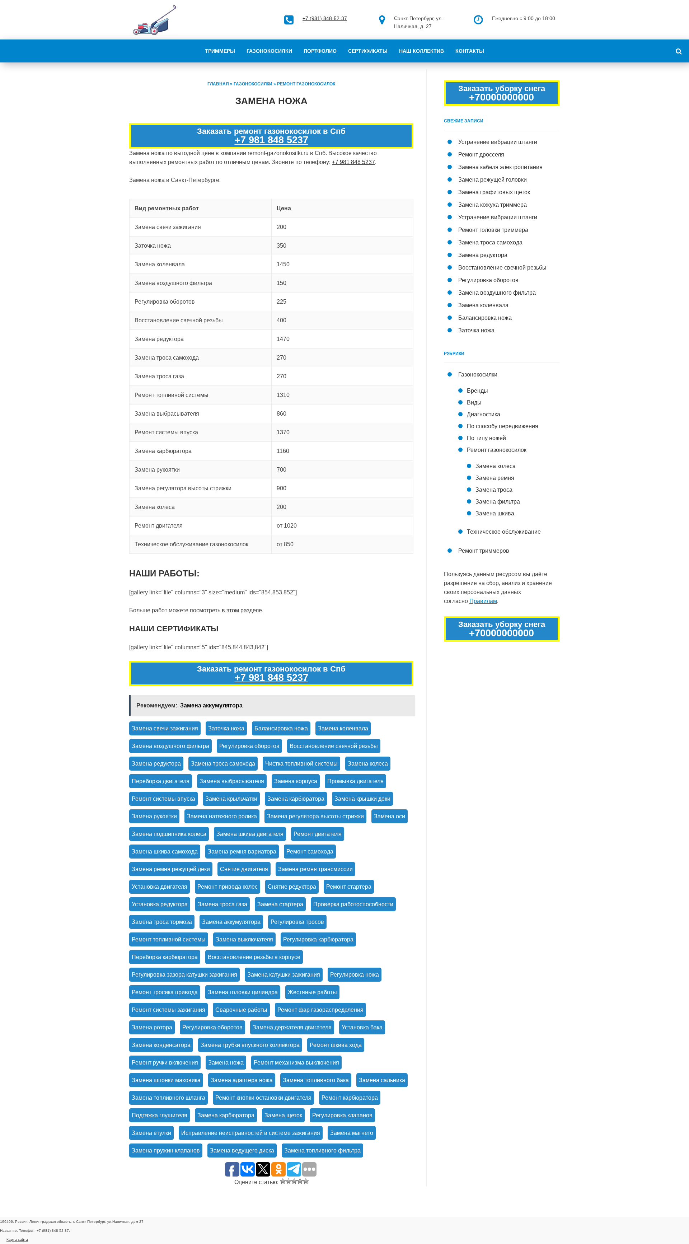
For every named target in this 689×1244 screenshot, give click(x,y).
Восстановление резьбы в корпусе (254, 957)
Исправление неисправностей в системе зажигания (250, 1133)
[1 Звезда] (283, 1181)
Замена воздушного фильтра (170, 746)
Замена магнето (351, 1133)
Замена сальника (382, 1080)
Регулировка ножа (354, 975)
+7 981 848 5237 (271, 140)
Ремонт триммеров (483, 551)
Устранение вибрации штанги (497, 142)
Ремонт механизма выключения (296, 1063)
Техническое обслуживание (504, 532)
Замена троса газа (222, 904)
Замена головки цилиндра (243, 992)
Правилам (483, 601)
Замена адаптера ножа (242, 1080)
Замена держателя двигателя (292, 1027)
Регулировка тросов (297, 922)
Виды (474, 402)
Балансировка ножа (281, 728)
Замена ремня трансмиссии (315, 869)
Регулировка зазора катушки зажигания (184, 975)
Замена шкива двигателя (249, 834)
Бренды (477, 391)
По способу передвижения (502, 426)
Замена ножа (226, 1063)
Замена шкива (494, 513)
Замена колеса (368, 764)
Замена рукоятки (154, 816)
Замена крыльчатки (231, 799)
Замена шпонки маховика (166, 1080)
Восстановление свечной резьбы (334, 746)
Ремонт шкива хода (336, 1045)
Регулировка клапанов (342, 1115)
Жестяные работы (312, 992)
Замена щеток (283, 1115)
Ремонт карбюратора (350, 1098)
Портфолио (320, 51)
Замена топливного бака (316, 1080)
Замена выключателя (244, 939)
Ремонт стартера (348, 887)
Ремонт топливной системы (169, 939)
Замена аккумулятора (231, 922)
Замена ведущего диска (242, 1150)
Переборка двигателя (160, 781)
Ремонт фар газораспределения (320, 1010)
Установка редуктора (160, 904)
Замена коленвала (343, 728)
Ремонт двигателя (318, 834)
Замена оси (389, 816)
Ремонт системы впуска (163, 799)
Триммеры (220, 51)
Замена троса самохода (223, 764)
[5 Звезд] (306, 1181)
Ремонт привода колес (227, 887)
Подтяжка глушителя (159, 1115)
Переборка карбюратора (165, 957)
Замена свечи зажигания (165, 728)
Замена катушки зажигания (283, 975)
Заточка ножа (226, 728)
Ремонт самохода (309, 851)
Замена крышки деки (362, 799)
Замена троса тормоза (162, 922)
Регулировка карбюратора (318, 939)
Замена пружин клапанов (166, 1150)
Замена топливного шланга (168, 1098)
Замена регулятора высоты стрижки (315, 816)
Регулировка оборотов (249, 746)
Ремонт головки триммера (493, 230)
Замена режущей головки (492, 180)
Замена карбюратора (295, 799)
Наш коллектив (421, 51)
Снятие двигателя (244, 869)
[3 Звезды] (294, 1181)
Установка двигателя (159, 887)
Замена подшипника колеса (169, 834)
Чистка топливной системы (301, 764)
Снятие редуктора (292, 887)
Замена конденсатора (161, 1045)
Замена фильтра (497, 502)
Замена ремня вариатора (242, 851)
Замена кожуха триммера (492, 205)
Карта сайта (17, 1239)
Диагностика (483, 414)
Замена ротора (152, 1027)
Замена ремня (494, 478)
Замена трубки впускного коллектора (250, 1045)
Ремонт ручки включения (165, 1063)
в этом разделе (242, 610)
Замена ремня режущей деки (171, 869)
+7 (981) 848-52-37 (325, 18)
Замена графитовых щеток (494, 192)
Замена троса (493, 490)
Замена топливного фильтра (322, 1150)
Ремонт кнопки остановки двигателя (263, 1098)
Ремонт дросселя (481, 154)
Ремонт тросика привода (165, 992)
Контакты (469, 51)
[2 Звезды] (288, 1181)
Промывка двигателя (355, 781)
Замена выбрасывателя (232, 781)
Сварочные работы (241, 1010)
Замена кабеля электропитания (500, 167)
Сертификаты (368, 51)
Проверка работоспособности (353, 904)
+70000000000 (501, 97)
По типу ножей (486, 438)
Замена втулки (151, 1133)
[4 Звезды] (300, 1181)
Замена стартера (280, 904)
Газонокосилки (269, 51)
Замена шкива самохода (165, 851)
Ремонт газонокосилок (306, 83)
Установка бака (362, 1027)
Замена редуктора (156, 764)
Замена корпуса (295, 781)
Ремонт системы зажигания (168, 1010)
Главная (218, 83)
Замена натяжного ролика (222, 816)
